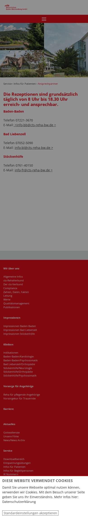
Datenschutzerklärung (19, 501)
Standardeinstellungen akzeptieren (30, 513)
